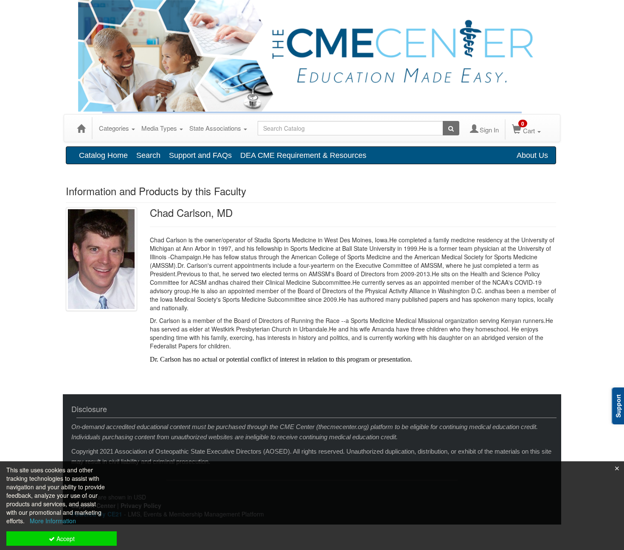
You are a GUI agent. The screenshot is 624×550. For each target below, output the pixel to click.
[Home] (81, 128)
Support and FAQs (200, 155)
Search (148, 155)
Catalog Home (103, 155)
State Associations (216, 127)
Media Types (160, 127)
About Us (532, 155)
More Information (53, 520)
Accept (65, 538)
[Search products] (451, 128)
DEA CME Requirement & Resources (303, 155)
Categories (115, 127)
